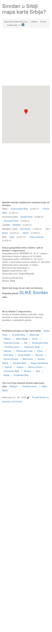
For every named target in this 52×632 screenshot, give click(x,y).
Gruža (35, 338)
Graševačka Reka (40, 342)
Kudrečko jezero (12, 346)
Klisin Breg (8, 354)
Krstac (40, 350)
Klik (25, 342)
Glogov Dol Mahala (39, 363)
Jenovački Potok (11, 220)
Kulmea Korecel (11, 358)
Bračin (26, 232)
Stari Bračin (25, 228)
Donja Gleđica (24, 354)
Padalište (16, 224)
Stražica (27, 371)
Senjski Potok (26, 216)
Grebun (20, 367)
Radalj (6, 375)
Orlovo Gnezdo (36, 236)
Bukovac (39, 354)
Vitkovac (7, 350)
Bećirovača (28, 358)
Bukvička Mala (19, 363)
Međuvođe (34, 334)
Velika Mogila (22, 338)
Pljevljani (13, 386)
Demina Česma (35, 367)
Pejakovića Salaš (32, 346)
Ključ (38, 371)
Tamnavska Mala (11, 371)
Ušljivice (7, 338)
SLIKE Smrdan (33, 292)
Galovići (8, 367)
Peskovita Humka (11, 342)
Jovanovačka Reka (19, 208)
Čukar (12, 236)
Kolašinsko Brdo (21, 375)
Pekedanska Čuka (24, 350)
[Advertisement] (26, 57)
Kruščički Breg (18, 334)
